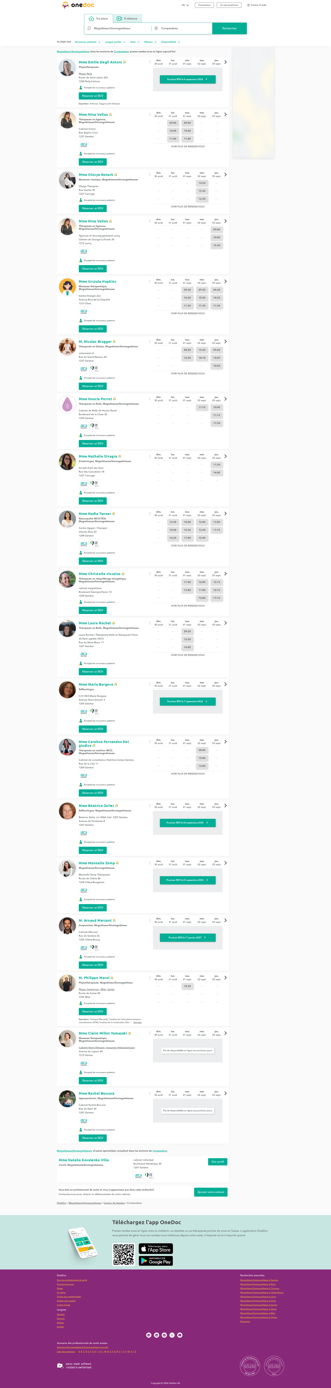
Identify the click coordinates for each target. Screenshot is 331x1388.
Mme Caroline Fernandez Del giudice (104, 743)
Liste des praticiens (66, 1352)
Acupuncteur (86, 925)
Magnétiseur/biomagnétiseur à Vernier (258, 1305)
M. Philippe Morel (94, 977)
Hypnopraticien (87, 1098)
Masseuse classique (90, 180)
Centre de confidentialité (69, 1297)
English (60, 1327)
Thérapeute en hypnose (92, 119)
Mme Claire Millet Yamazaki (103, 1033)
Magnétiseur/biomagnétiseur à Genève (259, 1280)
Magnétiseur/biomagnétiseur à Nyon (258, 1284)
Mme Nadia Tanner (95, 513)
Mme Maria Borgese (96, 684)
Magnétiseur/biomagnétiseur (121, 347)
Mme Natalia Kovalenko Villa (84, 1160)
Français (61, 1318)
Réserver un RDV (92, 96)
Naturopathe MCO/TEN (92, 519)
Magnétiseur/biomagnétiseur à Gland (258, 1309)
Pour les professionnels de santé (72, 1280)
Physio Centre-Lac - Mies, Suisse (96, 989)
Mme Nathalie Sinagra (98, 456)
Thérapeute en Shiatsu (91, 347)
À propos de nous (65, 1284)
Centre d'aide (63, 1305)
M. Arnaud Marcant (95, 920)
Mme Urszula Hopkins (97, 281)
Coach (62, 1165)
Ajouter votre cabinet (211, 1192)
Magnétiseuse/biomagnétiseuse (97, 122)
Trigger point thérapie (109, 104)
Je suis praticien (229, 5)
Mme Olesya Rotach (96, 174)
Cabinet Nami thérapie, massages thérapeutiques (107, 1048)
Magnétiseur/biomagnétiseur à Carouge (259, 1288)
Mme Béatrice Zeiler (96, 805)
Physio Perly (85, 74)
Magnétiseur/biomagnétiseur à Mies (257, 1313)
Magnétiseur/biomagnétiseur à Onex (258, 1301)
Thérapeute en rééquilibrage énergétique (102, 579)
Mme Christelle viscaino (100, 573)
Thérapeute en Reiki (90, 404)
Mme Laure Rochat (95, 623)
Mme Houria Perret (95, 399)
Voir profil (218, 1161)
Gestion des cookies (66, 1301)
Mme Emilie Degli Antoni (100, 62)
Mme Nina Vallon (93, 114)
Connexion (204, 5)
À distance (130, 18)
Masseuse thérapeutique (92, 286)
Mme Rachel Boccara (96, 1093)
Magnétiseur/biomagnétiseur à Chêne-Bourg (262, 1292)
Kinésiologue (86, 461)
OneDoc (61, 1203)
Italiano (60, 1323)
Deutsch (61, 1314)
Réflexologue (86, 689)
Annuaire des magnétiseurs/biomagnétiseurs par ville (82, 1347)
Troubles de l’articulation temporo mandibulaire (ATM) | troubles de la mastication (110, 1021)
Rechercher (229, 28)
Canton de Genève (114, 1203)
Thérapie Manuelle (99, 1019)
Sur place (102, 18)
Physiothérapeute (89, 983)
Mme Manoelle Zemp (97, 863)
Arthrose (94, 104)
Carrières (61, 1292)
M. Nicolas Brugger (95, 341)
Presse (60, 1288)
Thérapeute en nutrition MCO (95, 751)
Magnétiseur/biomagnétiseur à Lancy (258, 1297)
